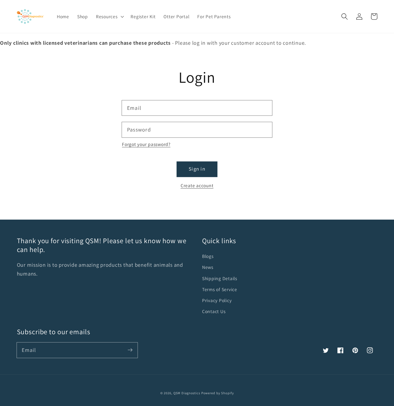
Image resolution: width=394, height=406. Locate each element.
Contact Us (214, 311)
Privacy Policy (217, 300)
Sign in (197, 169)
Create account (197, 185)
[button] (344, 16)
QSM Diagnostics (186, 393)
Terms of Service (219, 289)
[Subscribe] (130, 350)
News (207, 267)
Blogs (208, 256)
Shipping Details (219, 278)
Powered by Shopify (217, 393)
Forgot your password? (146, 144)
